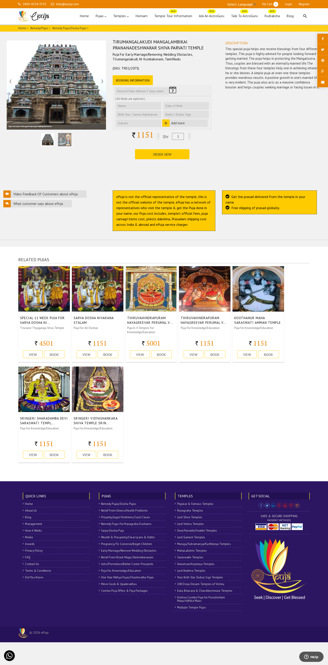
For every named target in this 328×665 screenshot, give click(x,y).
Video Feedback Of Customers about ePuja (45, 194)
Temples (120, 16)
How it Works (33, 530)
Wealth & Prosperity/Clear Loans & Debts (128, 537)
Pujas (99, 16)
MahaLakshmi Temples (192, 551)
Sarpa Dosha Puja (112, 530)
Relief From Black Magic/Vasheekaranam (127, 557)
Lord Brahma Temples (191, 571)
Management (33, 524)
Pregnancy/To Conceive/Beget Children (126, 544)
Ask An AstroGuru (211, 15)
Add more (178, 123)
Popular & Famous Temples (195, 504)
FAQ (27, 557)
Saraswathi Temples (190, 557)
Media (29, 537)
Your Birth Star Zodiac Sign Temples (200, 577)
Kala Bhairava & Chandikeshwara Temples (205, 591)
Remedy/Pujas (39, 28)
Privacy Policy (34, 551)
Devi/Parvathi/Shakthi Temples (197, 530)
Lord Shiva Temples (189, 517)
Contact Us (32, 564)
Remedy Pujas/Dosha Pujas (118, 504)
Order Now (162, 154)
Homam (141, 16)
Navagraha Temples (190, 510)
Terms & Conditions (38, 571)
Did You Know (34, 577)
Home (84, 16)
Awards (30, 544)
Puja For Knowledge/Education (121, 571)
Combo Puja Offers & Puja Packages (124, 591)
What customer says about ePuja (38, 203)
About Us (31, 510)
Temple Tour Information (173, 15)
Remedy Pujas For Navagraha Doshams (126, 524)
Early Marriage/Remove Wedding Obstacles (128, 551)
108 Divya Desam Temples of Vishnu (200, 584)
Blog (290, 16)
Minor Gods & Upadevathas (119, 584)
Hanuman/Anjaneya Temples (196, 564)
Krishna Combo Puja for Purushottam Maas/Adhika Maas (201, 599)
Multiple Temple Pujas (191, 607)
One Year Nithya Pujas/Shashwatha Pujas (127, 577)
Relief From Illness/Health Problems (124, 510)
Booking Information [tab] (132, 80)
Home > (23, 28)
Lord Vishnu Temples (190, 524)
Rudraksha (272, 15)
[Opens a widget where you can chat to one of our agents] (311, 657)
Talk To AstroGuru (244, 15)
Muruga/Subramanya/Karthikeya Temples (204, 544)
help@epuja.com (67, 4)
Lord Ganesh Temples (191, 537)
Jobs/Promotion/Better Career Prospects (127, 564)
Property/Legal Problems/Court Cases (125, 517)
